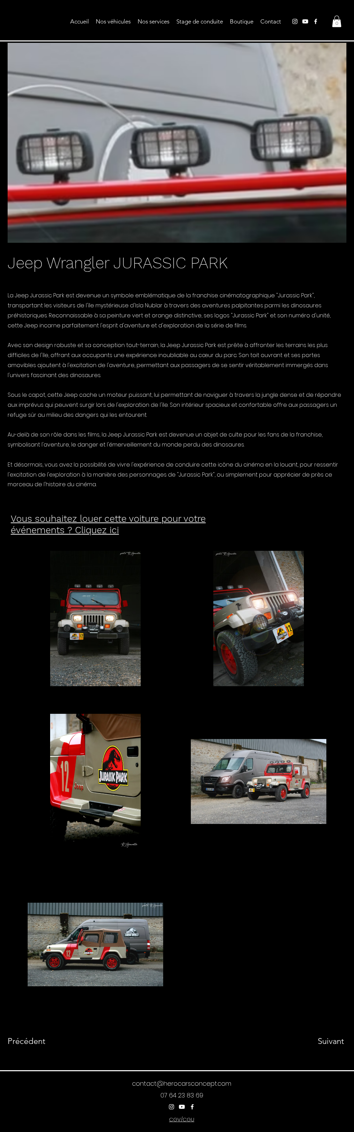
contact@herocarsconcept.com (181, 1083)
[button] (337, 21)
